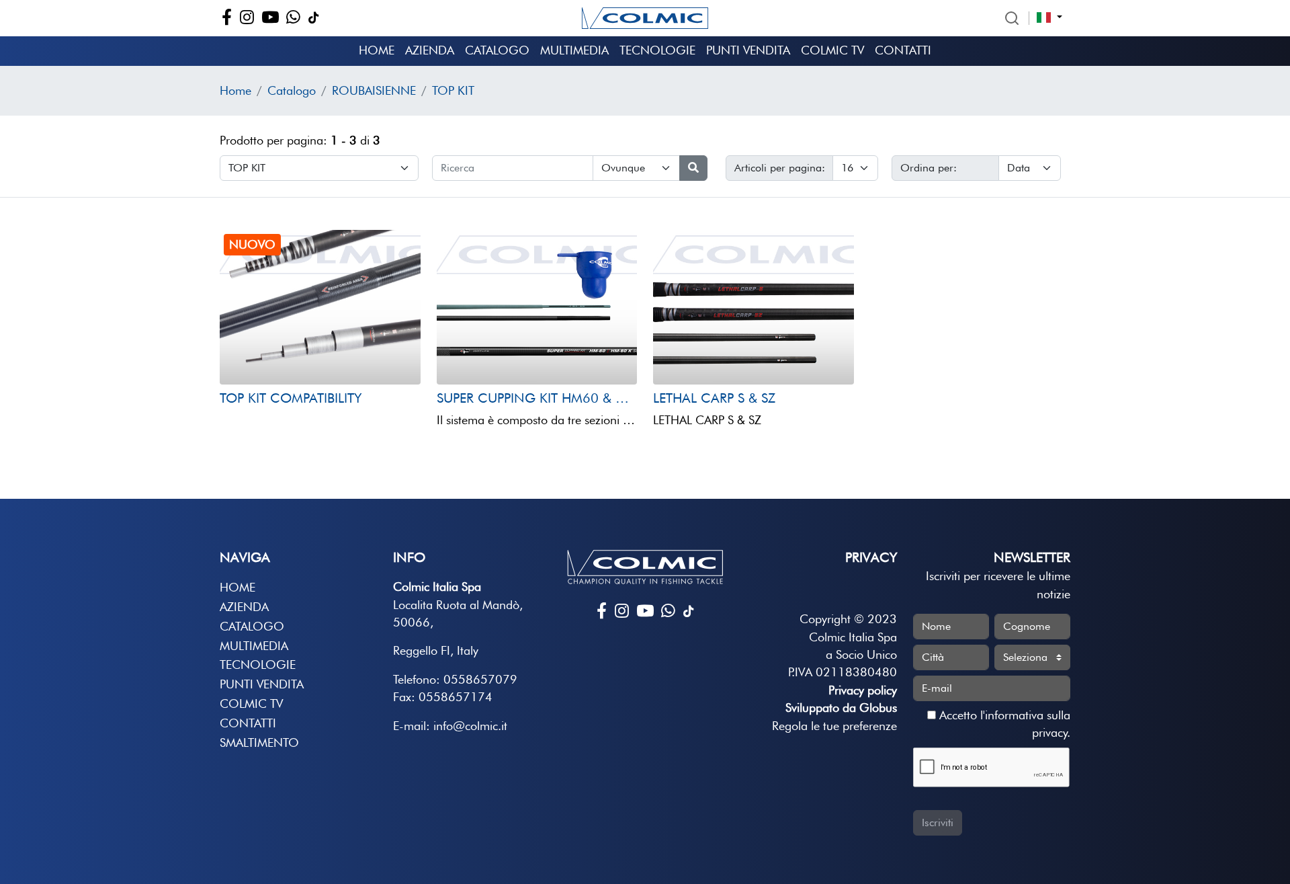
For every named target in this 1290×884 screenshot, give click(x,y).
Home (376, 50)
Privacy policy (862, 690)
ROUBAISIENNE (374, 90)
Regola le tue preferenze (834, 726)
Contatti (903, 50)
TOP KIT (453, 90)
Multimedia (574, 50)
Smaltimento (259, 742)
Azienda (429, 50)
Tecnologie (657, 50)
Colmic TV (832, 50)
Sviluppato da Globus (841, 707)
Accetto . (1003, 723)
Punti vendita (748, 50)
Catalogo (497, 50)
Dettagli (260, 358)
